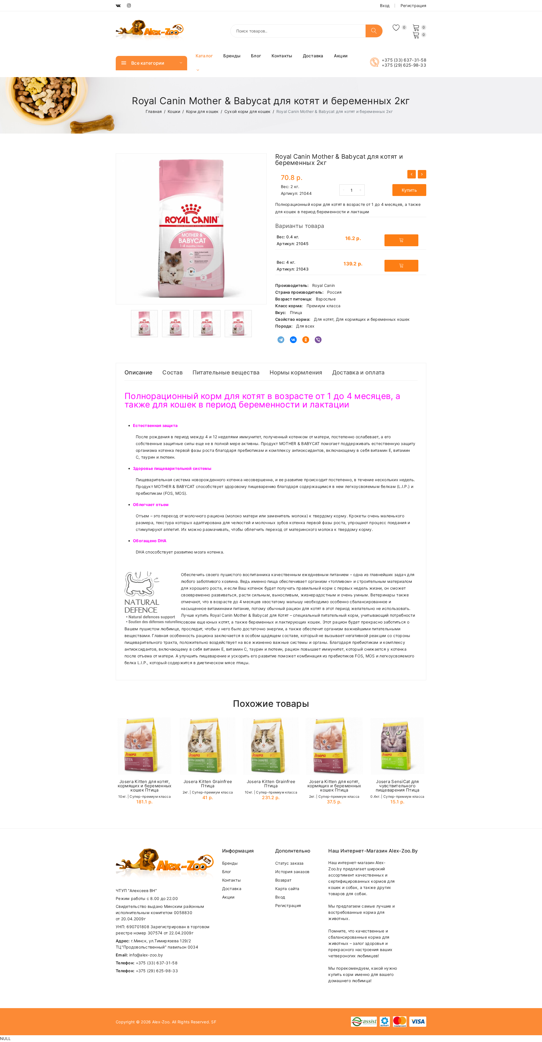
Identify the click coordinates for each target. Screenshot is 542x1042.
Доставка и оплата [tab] (358, 372)
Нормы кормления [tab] (296, 372)
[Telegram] (281, 339)
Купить (409, 190)
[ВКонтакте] (293, 339)
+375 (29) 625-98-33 (404, 65)
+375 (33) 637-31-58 (404, 60)
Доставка (313, 55)
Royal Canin (323, 285)
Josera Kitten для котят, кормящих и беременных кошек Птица (145, 786)
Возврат (283, 880)
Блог (256, 55)
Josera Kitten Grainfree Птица (207, 783)
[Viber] (318, 339)
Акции (341, 55)
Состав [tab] (172, 372)
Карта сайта (287, 888)
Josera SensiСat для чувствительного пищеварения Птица (397, 786)
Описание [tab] (138, 372)
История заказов (292, 871)
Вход (385, 5)
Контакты (282, 55)
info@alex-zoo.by (146, 954)
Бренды (232, 55)
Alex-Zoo (160, 1021)
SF (213, 1021)
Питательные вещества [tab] (226, 372)
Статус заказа (289, 863)
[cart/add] (401, 240)
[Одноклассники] (305, 339)
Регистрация (413, 5)
